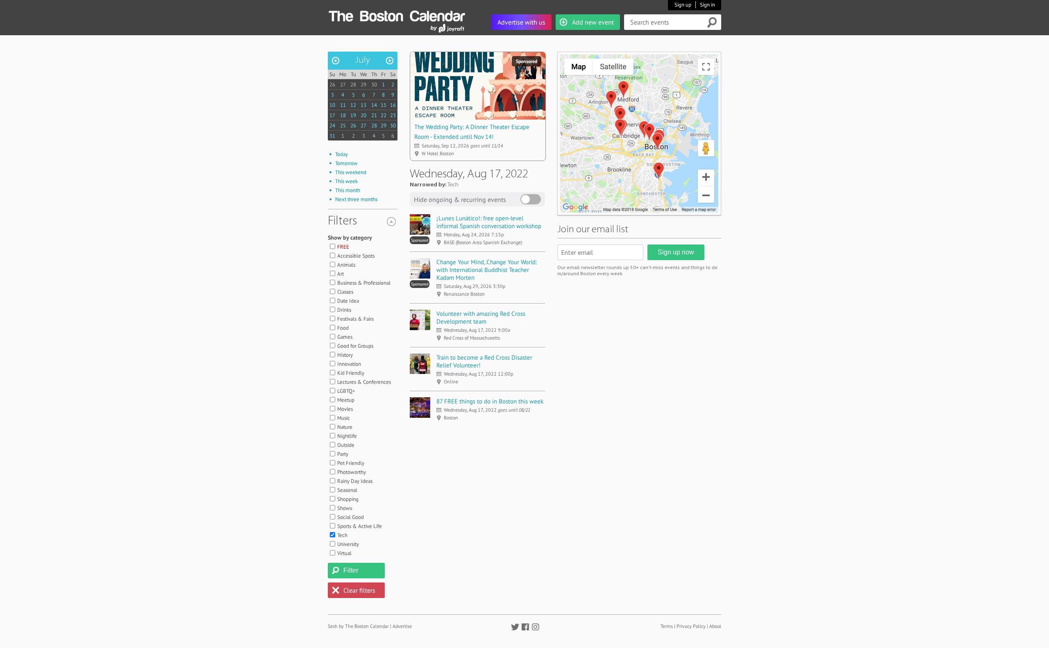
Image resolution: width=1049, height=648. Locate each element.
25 (343, 125)
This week (346, 181)
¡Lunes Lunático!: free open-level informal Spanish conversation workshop (488, 222)
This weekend (350, 172)
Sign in (707, 4)
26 (332, 84)
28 (353, 84)
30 (374, 84)
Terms (667, 626)
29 (363, 84)
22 (383, 115)
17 (332, 115)
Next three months (356, 199)
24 (332, 125)
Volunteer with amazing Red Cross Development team (480, 317)
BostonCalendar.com (396, 14)
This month (347, 190)
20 (363, 115)
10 (332, 105)
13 (363, 105)
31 (332, 135)
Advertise (402, 626)
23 (393, 115)
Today (341, 154)
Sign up (682, 4)
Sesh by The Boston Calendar (358, 626)
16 (393, 105)
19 (353, 115)
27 (343, 84)
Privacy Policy (691, 626)
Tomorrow (346, 163)
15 (383, 105)
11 (343, 105)
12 (353, 105)
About (715, 626)
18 (343, 115)
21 (374, 115)
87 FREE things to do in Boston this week (489, 401)
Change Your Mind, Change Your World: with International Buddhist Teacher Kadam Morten (486, 269)
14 (374, 105)
